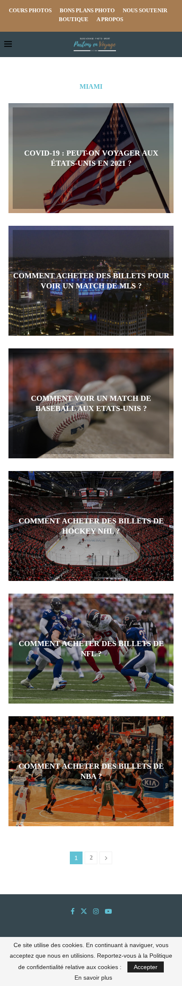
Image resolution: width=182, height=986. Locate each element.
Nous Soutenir (145, 10)
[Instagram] (96, 911)
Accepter (145, 967)
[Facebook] (72, 911)
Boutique (73, 19)
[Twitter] (83, 911)
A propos (110, 19)
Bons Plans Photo (87, 10)
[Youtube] (108, 911)
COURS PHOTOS (30, 10)
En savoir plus (93, 978)
